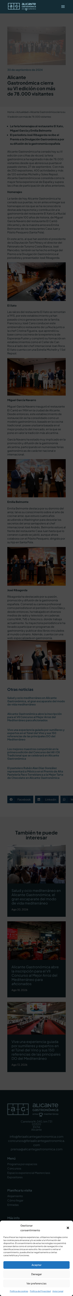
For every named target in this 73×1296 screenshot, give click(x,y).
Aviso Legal (57, 1291)
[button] (68, 1228)
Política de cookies (19, 1291)
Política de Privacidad (40, 1291)
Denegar (36, 1274)
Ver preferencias (36, 1283)
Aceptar (36, 1264)
